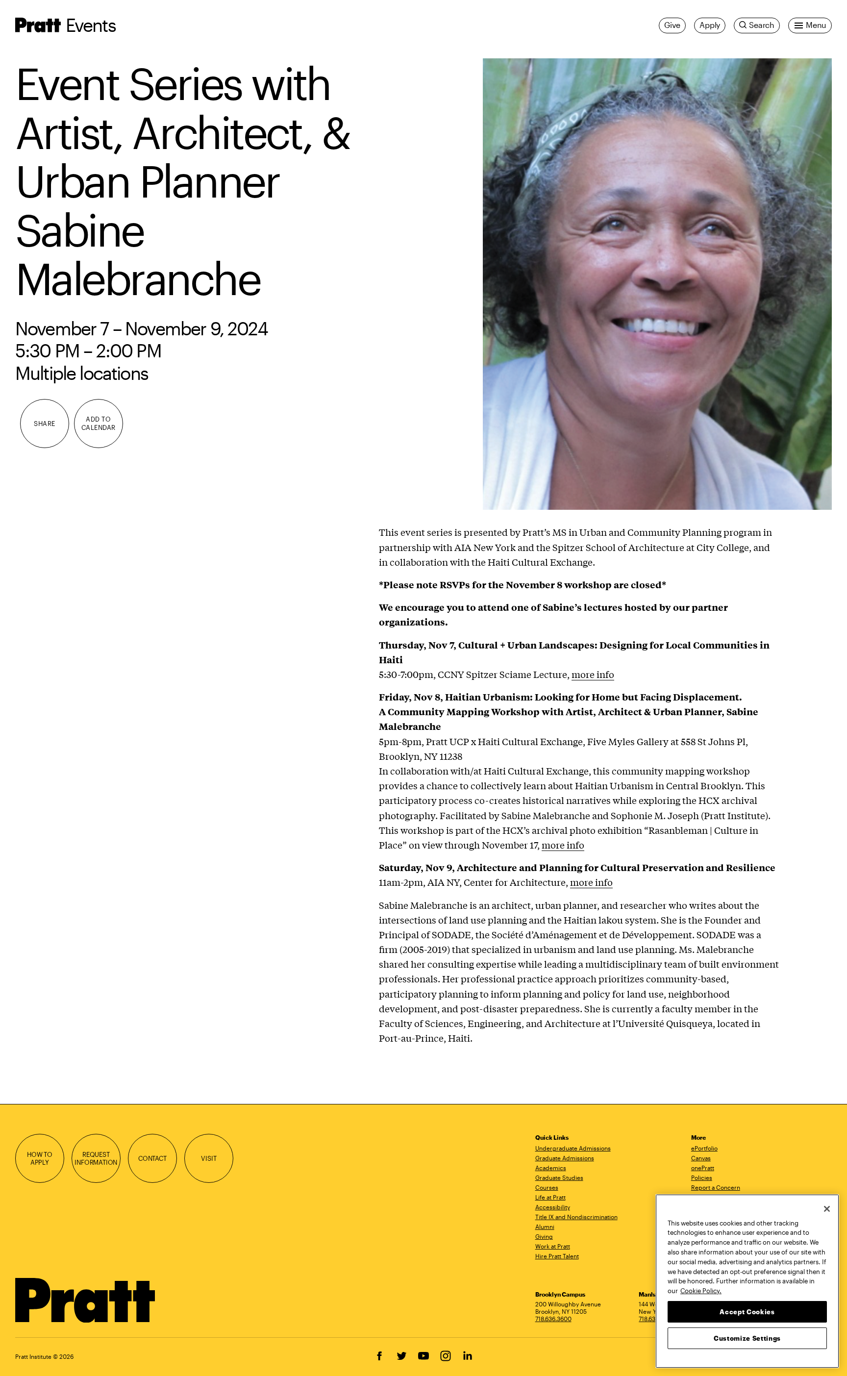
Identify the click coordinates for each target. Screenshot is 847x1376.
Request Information (96, 1159)
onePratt (702, 1167)
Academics (550, 1167)
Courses (546, 1187)
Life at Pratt (550, 1197)
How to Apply (39, 1159)
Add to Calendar (98, 423)
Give (672, 25)
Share (44, 423)
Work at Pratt (552, 1246)
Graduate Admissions (564, 1157)
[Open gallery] (657, 284)
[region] (747, 1281)
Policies (701, 1177)
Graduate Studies (559, 1177)
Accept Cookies (747, 1311)
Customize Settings (747, 1338)
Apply (709, 25)
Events (91, 24)
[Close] (827, 1209)
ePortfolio (704, 1148)
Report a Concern (715, 1187)
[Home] (85, 1300)
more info (593, 674)
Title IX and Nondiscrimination (576, 1216)
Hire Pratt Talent (557, 1255)
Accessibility (552, 1206)
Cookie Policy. (701, 1290)
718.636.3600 (553, 1318)
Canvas (701, 1157)
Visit (208, 1158)
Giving (544, 1236)
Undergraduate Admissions (573, 1148)
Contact (152, 1158)
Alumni (544, 1226)
